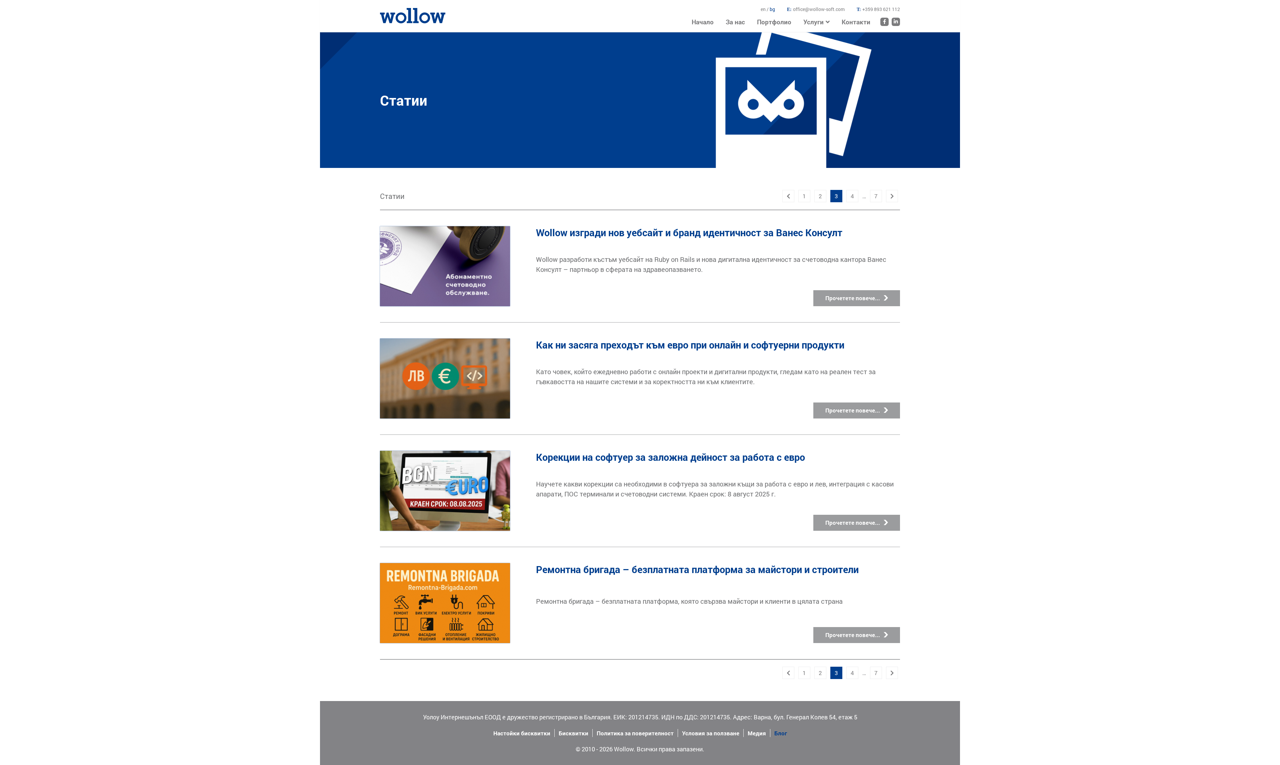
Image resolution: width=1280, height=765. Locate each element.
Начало (389, 12)
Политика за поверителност (635, 733)
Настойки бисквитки (521, 733)
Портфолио (774, 22)
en (764, 9)
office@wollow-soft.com (819, 9)
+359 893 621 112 (881, 9)
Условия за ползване (710, 733)
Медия (757, 733)
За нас (735, 22)
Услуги (813, 22)
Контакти (856, 22)
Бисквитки (573, 733)
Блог (780, 733)
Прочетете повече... (852, 298)
